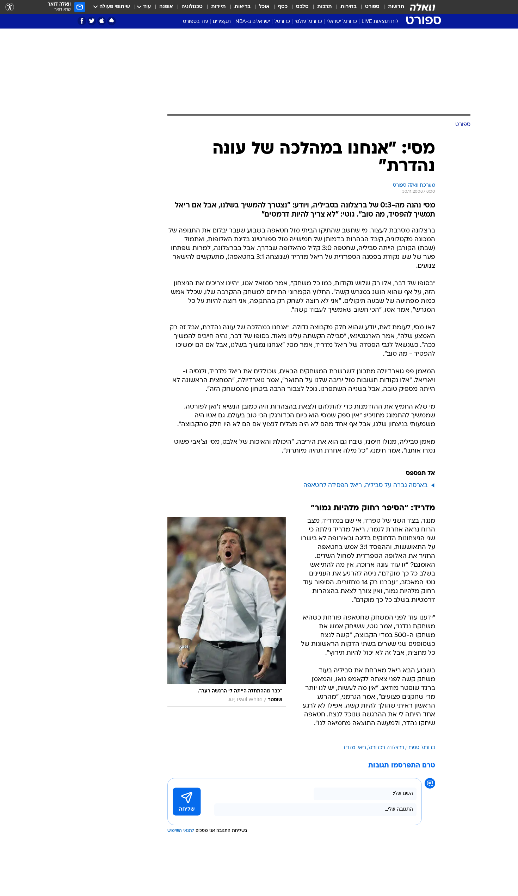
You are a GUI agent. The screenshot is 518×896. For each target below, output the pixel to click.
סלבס (302, 7)
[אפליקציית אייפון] (101, 21)
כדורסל (282, 21)
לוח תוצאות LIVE (380, 21)
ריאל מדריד (354, 748)
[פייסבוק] (82, 21)
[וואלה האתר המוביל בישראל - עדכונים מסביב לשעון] (422, 7)
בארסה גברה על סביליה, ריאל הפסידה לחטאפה (365, 486)
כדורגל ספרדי (420, 748)
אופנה (166, 7)
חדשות (396, 7)
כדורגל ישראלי (342, 21)
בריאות (242, 7)
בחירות (348, 7)
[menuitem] (392, 7)
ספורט (372, 7)
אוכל (264, 7)
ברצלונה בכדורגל (386, 748)
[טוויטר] (91, 21)
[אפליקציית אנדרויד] (111, 21)
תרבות (324, 7)
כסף (283, 7)
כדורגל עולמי (308, 21)
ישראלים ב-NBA (252, 21)
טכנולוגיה (192, 7)
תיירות (218, 7)
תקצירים (222, 21)
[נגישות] (9, 7)
